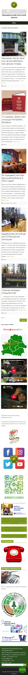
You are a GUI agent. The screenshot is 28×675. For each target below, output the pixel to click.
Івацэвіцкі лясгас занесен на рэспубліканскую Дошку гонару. (13, 61)
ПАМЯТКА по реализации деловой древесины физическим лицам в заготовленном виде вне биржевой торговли (14, 529)
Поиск (2, 317)
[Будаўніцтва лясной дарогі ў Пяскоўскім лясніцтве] (14, 220)
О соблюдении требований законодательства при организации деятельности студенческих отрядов (13, 423)
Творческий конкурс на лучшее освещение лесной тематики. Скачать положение (14, 536)
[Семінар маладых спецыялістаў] (14, 276)
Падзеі (5, 86)
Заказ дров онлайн (7, 324)
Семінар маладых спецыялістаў (11, 291)
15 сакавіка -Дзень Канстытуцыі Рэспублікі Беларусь (14, 119)
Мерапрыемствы (7, 203)
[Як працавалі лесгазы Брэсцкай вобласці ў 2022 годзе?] (14, 161)
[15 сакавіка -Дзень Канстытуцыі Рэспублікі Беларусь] (14, 102)
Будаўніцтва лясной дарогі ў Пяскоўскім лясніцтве (14, 236)
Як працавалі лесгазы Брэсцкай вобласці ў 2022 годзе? (13, 178)
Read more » (17, 141)
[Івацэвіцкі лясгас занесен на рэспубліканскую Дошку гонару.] (14, 44)
